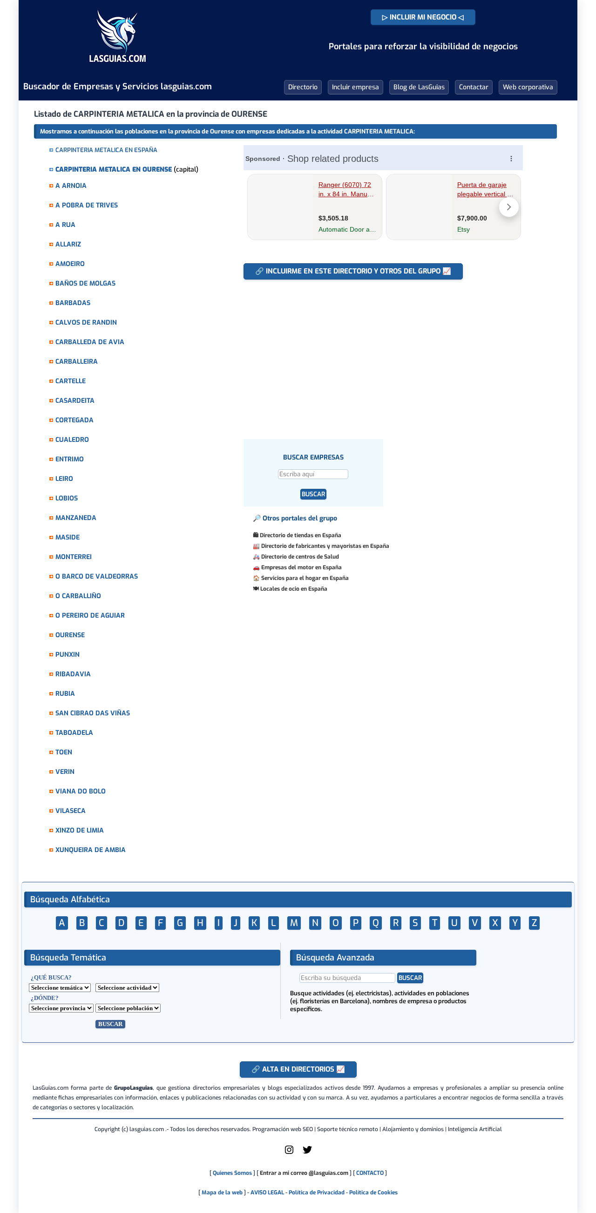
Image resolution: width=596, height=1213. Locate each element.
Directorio (303, 87)
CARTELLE (70, 381)
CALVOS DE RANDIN (86, 322)
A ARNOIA (71, 185)
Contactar (473, 87)
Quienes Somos (232, 1173)
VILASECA (70, 810)
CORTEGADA (74, 420)
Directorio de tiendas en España (300, 535)
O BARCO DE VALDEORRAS (96, 576)
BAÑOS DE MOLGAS (85, 283)
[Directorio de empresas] (117, 69)
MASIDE (67, 537)
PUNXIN (67, 654)
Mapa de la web (221, 1192)
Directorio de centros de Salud (300, 556)
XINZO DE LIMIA (79, 830)
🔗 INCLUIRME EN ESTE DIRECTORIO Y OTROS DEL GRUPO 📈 (353, 271)
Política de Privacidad (317, 1192)
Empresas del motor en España (301, 567)
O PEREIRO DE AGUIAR (90, 615)
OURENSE (70, 635)
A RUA (65, 224)
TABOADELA (74, 732)
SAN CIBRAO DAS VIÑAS (92, 713)
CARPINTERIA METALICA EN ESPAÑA (106, 150)
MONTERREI (73, 557)
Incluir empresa (355, 87)
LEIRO (64, 478)
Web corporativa (528, 87)
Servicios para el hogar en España (305, 578)
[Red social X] (307, 1153)
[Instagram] (289, 1153)
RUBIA (65, 693)
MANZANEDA (75, 517)
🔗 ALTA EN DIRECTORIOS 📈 (298, 1069)
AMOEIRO (70, 264)
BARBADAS (72, 303)
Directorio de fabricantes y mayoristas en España (325, 546)
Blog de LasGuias (419, 87)
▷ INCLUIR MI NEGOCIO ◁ (423, 17)
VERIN (64, 771)
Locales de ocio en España (293, 589)
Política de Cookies (373, 1192)
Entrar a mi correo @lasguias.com (304, 1173)
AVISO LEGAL (267, 1192)
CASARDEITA (75, 400)
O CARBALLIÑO (78, 596)
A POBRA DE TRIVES (86, 205)
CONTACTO (370, 1173)
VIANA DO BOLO (80, 791)
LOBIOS (66, 498)
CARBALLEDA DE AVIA (89, 342)
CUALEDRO (72, 439)
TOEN (63, 752)
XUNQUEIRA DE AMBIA (90, 850)
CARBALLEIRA (76, 361)
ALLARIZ (68, 244)
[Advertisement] (388, 354)
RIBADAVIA (73, 674)
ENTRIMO (69, 459)
